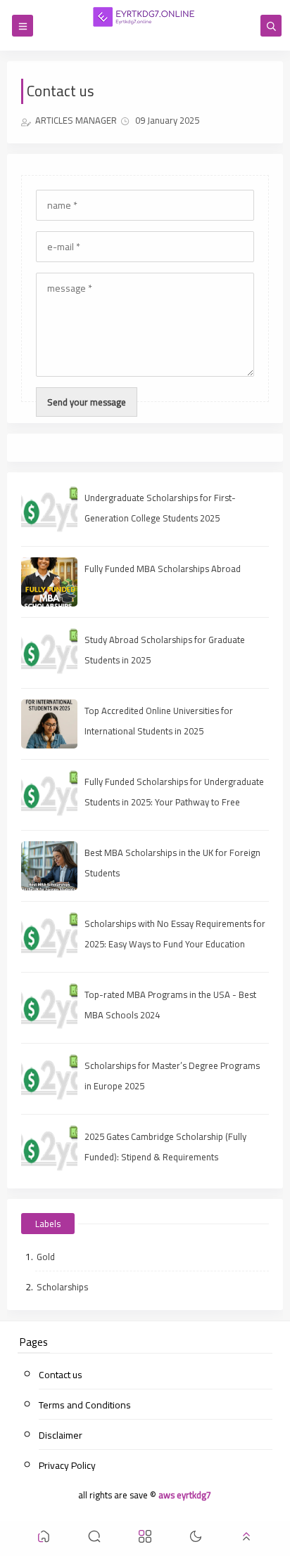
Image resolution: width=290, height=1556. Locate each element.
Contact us (60, 1375)
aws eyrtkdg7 (184, 1494)
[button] (44, 1538)
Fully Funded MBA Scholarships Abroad (162, 568)
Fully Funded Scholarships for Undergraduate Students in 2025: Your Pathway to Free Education (174, 802)
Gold (46, 1256)
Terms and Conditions (85, 1405)
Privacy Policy (67, 1465)
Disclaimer (60, 1435)
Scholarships (62, 1286)
